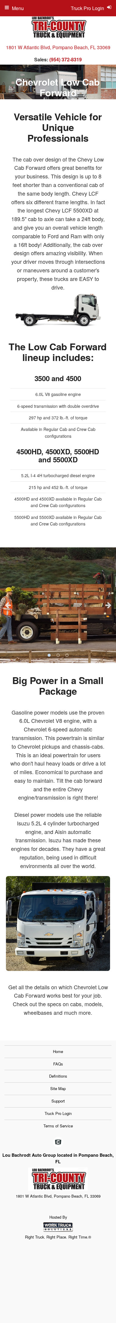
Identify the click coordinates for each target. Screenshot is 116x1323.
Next (108, 605)
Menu (18, 8)
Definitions (58, 1076)
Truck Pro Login (58, 1113)
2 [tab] (58, 655)
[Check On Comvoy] (58, 1142)
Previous (7, 605)
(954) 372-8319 (65, 59)
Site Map (58, 1088)
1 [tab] (49, 655)
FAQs (58, 1064)
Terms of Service (58, 1126)
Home (58, 1051)
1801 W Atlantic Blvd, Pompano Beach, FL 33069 (58, 47)
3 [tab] (67, 655)
